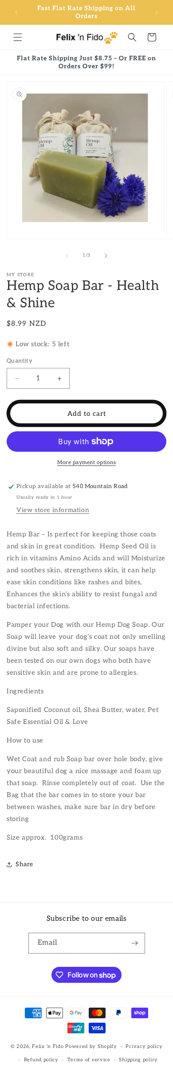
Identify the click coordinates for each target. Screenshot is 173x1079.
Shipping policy (138, 1060)
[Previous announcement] (16, 12)
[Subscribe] (135, 943)
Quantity (19, 360)
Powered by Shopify (91, 1046)
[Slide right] (106, 256)
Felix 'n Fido (47, 1046)
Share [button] (24, 864)
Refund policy (41, 1060)
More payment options (86, 462)
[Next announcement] (156, 12)
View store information (52, 510)
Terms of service (88, 1060)
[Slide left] (67, 256)
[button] (18, 37)
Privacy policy (144, 1046)
